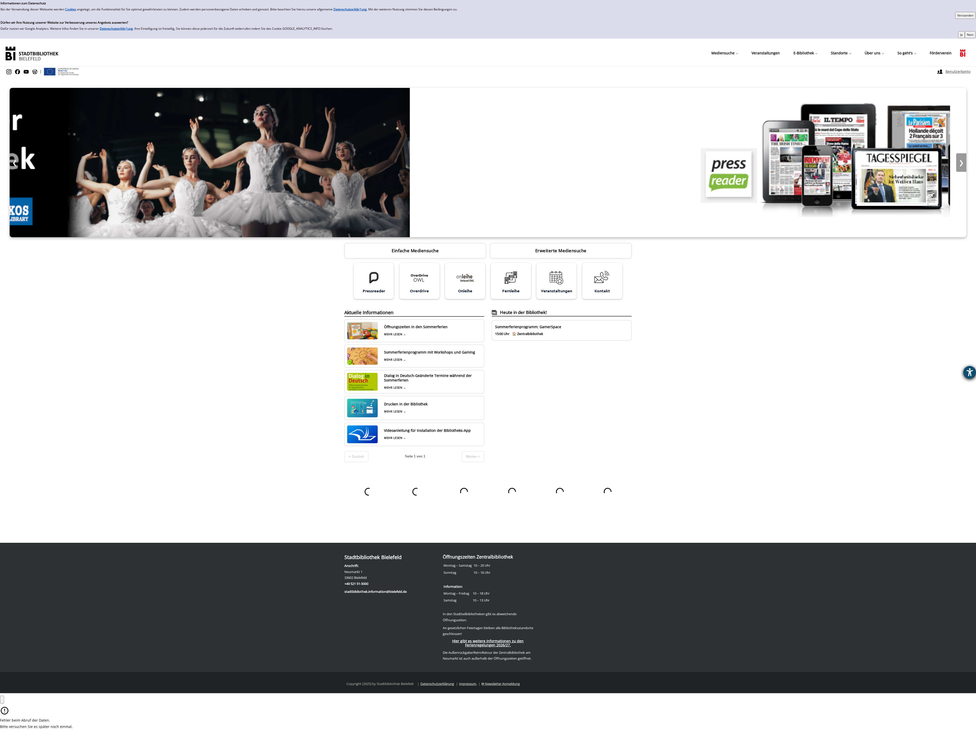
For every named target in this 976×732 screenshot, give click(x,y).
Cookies (70, 9)
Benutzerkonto (958, 71)
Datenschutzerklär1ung (350, 9)
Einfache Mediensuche (415, 250)
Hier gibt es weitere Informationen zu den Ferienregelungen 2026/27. (488, 643)
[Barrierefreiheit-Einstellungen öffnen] (969, 372)
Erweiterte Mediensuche (561, 250)
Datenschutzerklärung (437, 683)
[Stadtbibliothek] (31, 53)
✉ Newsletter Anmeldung (500, 683)
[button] (724, 53)
